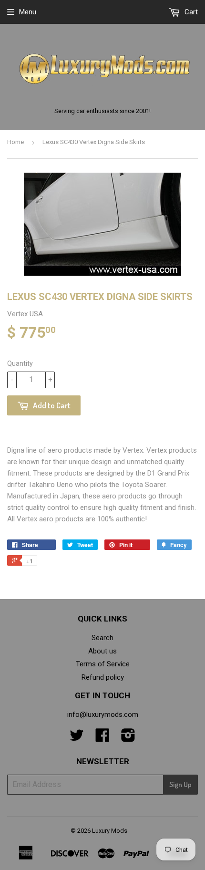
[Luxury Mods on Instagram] (128, 738)
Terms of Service (103, 664)
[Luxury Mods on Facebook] (102, 738)
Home (15, 141)
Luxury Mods (109, 830)
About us (102, 651)
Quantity (20, 363)
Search (102, 637)
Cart (190, 12)
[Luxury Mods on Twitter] (77, 738)
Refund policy (103, 677)
